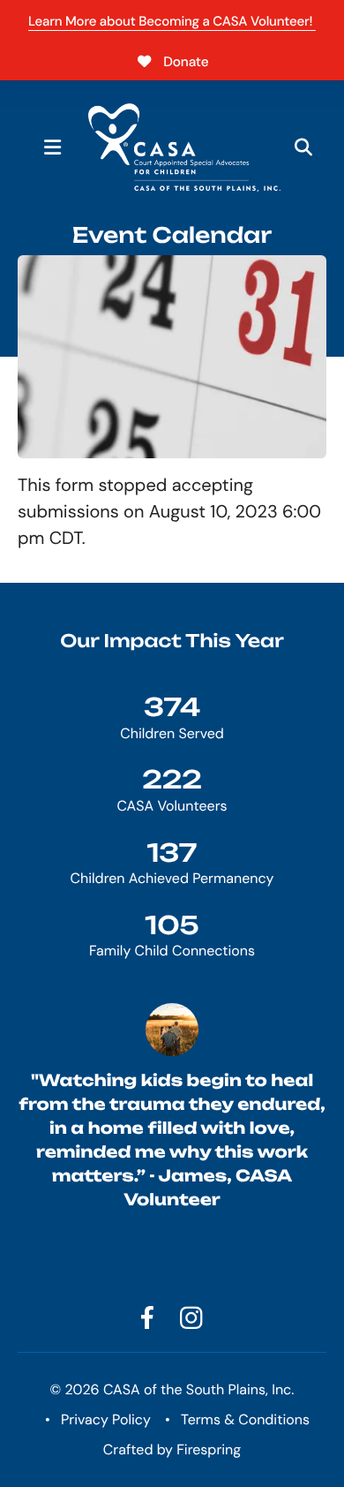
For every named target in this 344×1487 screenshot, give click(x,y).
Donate (185, 62)
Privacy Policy (106, 1419)
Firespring (208, 1449)
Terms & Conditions (245, 1419)
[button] (52, 147)
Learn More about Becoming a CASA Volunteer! (172, 21)
